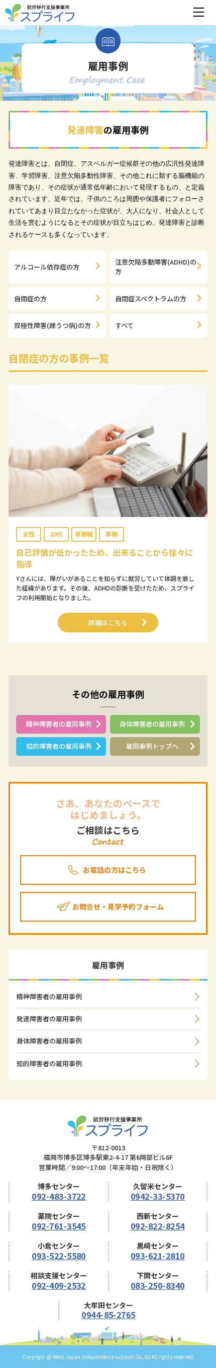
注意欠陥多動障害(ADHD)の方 (155, 267)
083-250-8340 (158, 1285)
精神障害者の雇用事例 (58, 724)
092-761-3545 (59, 1226)
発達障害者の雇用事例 (49, 1018)
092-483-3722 (59, 1196)
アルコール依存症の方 (46, 267)
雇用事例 (108, 965)
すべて (124, 325)
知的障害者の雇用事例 (58, 746)
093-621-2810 (158, 1256)
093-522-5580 (59, 1256)
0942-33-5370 (158, 1196)
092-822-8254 (158, 1226)
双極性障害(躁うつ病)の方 (52, 325)
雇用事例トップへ (152, 746)
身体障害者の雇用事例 (152, 724)
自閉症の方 (30, 298)
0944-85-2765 (108, 1315)
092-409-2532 (59, 1285)
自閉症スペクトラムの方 (150, 298)
